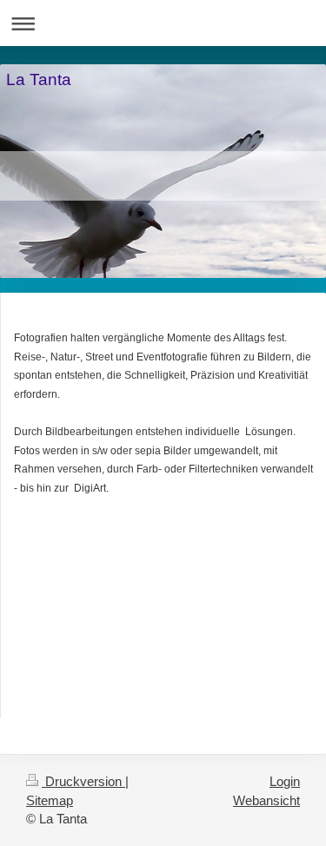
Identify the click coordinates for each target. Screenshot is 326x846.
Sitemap (49, 800)
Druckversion (83, 781)
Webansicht (266, 800)
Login (284, 781)
